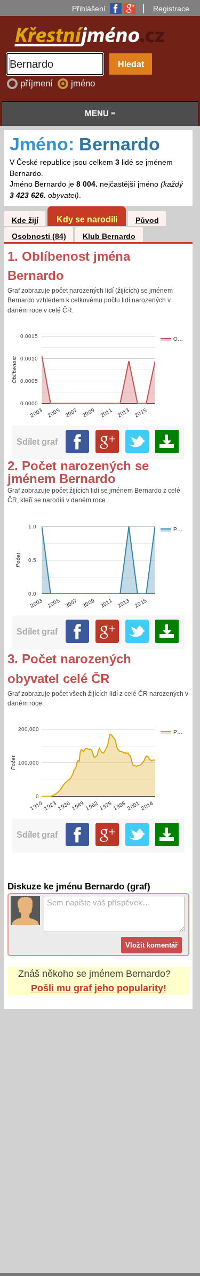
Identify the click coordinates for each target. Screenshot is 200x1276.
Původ (147, 220)
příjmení (37, 83)
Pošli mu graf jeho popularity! (98, 988)
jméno (83, 83)
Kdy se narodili (87, 219)
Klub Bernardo (109, 236)
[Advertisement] (100, 1131)
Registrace (171, 8)
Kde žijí (25, 220)
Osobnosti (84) (39, 236)
